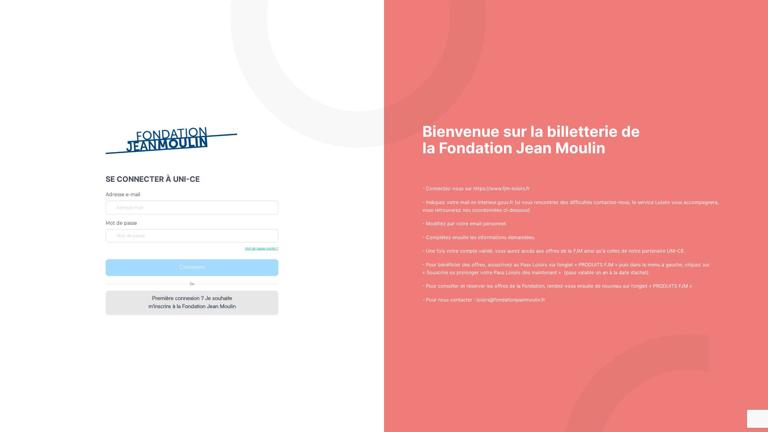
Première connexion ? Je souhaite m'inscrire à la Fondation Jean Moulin (192, 302)
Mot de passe (121, 223)
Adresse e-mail (123, 194)
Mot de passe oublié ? (261, 248)
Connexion (192, 267)
